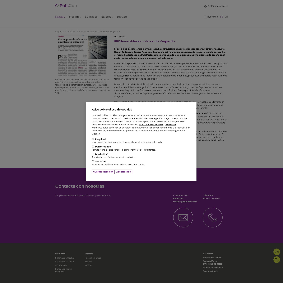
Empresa (60, 17)
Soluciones (91, 17)
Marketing (113, 155)
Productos (75, 17)
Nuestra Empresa (93, 258)
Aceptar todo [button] (123, 172)
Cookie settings (210, 271)
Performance (124, 148)
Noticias (88, 265)
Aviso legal (208, 254)
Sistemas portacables (65, 258)
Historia (88, 262)
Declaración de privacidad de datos (212, 262)
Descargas (107, 17)
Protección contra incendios (63, 270)
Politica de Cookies (212, 258)
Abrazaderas (61, 265)
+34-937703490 (276, 259)
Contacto (122, 17)
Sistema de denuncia (213, 268)
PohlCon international (217, 6)
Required (127, 140)
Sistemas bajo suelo (64, 262)
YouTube (118, 163)
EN (226, 17)
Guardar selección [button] (103, 172)
